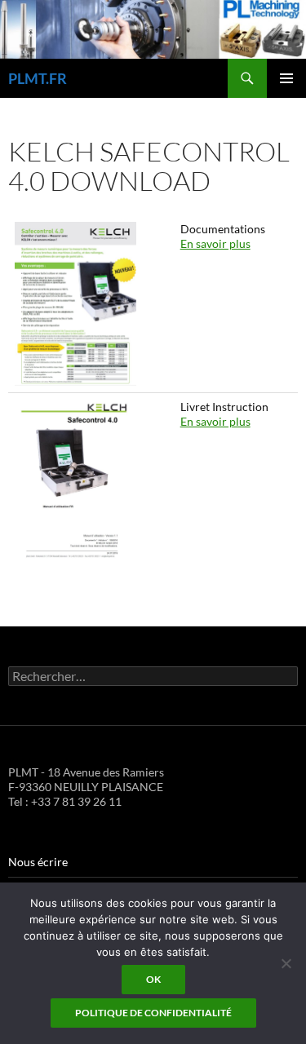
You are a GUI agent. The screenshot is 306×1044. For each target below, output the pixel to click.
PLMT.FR (37, 78)
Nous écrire (38, 862)
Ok (153, 979)
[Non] (285, 963)
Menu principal (286, 78)
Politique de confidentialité (153, 1012)
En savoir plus (215, 243)
